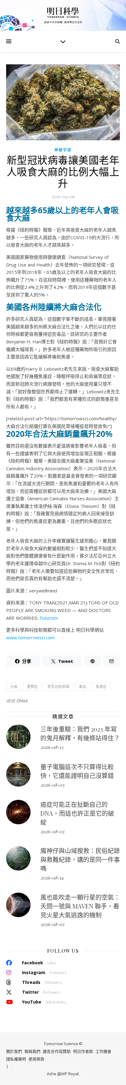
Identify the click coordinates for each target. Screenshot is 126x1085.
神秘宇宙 (63, 150)
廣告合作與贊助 (57, 1051)
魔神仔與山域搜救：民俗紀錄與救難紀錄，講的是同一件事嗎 (80, 859)
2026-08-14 (51, 878)
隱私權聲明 (16, 1059)
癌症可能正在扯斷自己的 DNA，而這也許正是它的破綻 (77, 813)
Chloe (22, 701)
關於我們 (14, 1051)
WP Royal (70, 1073)
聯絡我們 (32, 1051)
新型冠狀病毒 (58, 686)
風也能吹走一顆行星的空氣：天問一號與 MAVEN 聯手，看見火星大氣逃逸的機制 (80, 906)
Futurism (49, 618)
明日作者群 (83, 1051)
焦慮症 (101, 686)
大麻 (13, 686)
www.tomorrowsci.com (30, 637)
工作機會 (103, 1051)
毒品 (82, 686)
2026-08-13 (51, 747)
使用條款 (36, 1059)
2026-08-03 (52, 785)
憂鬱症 (32, 686)
